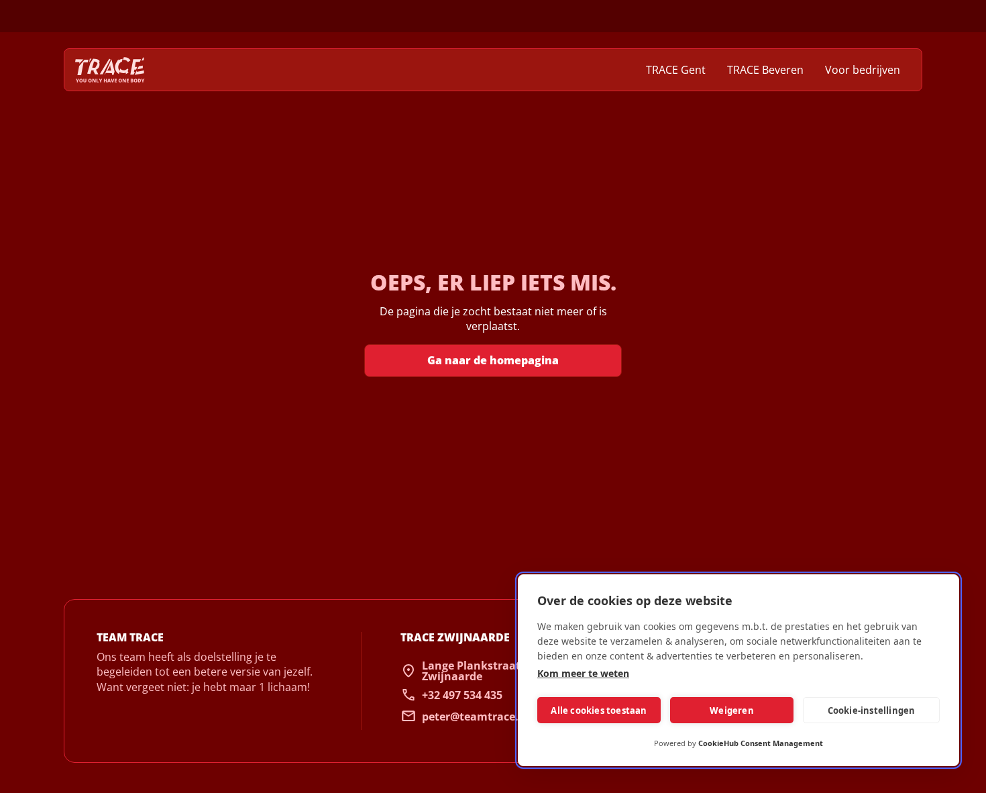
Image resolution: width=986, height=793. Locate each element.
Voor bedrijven (862, 69)
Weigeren (732, 710)
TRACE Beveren (765, 69)
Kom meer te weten (583, 673)
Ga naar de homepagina (493, 360)
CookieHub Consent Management (760, 743)
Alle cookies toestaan (599, 710)
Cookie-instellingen (872, 710)
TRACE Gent (676, 69)
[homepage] (110, 69)
